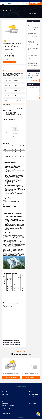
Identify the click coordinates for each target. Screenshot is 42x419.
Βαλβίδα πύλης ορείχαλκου (33, 403)
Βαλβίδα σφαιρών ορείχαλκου (33, 394)
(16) (32, 36)
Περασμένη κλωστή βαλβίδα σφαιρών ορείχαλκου (11, 342)
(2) (33, 45)
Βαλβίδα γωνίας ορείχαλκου (33, 399)
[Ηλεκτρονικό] (30, 77)
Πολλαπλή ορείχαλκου (32, 396)
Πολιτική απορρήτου (5, 403)
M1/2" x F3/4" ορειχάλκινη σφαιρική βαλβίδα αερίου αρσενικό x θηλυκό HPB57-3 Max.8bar (10, 374)
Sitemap (3, 401)
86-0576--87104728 (6, 410)
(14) (32, 42)
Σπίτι (2, 12)
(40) (33, 34)
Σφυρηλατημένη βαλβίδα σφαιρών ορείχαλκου (11, 340)
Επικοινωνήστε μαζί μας (6, 399)
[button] (7, 367)
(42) (32, 30)
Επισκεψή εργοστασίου (6, 396)
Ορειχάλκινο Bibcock (32, 401)
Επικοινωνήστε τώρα (33, 80)
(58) (33, 25)
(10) (33, 59)
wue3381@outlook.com (6, 408)
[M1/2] (11, 365)
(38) (32, 52)
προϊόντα (5, 12)
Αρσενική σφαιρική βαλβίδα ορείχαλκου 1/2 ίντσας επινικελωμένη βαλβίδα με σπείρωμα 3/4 (31, 374)
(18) (33, 49)
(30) (33, 27)
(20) (32, 63)
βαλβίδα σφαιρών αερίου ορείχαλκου (12, 13)
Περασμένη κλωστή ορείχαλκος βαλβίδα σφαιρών (11, 344)
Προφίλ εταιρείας (5, 394)
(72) (33, 56)
